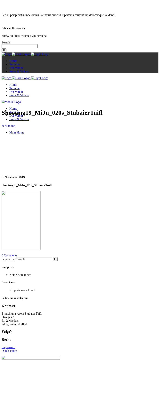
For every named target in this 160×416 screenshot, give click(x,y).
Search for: (8, 259)
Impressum (8, 347)
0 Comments (9, 255)
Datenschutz (9, 350)
